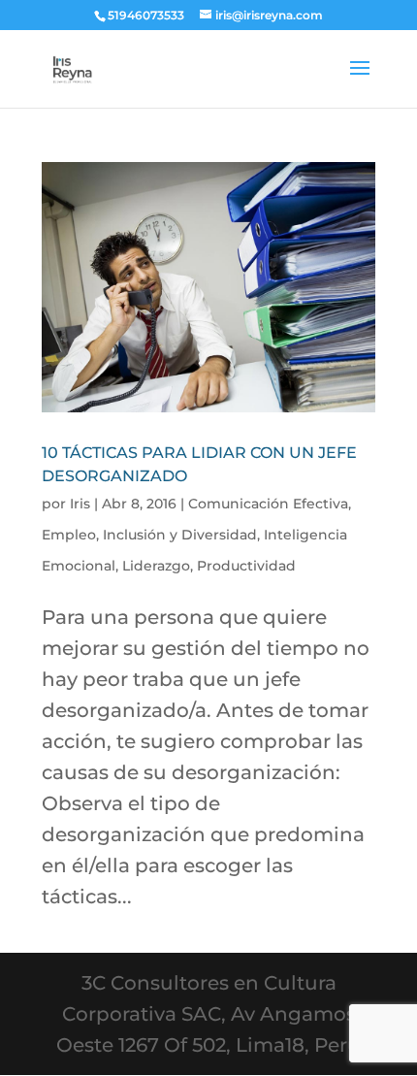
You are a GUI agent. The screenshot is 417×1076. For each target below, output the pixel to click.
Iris (80, 503)
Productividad (246, 565)
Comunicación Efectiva (268, 503)
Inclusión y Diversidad (180, 534)
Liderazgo (156, 565)
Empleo (69, 534)
